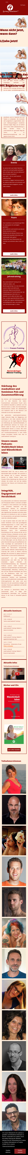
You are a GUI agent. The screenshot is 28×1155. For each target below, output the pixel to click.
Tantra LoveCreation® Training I (12, 621)
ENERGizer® (7, 616)
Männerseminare (5, 408)
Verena (22, 471)
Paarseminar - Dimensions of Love (12, 644)
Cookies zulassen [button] (20, 1151)
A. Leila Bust (18, 502)
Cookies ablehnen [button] (8, 1151)
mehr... (13, 781)
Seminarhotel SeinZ (7, 591)
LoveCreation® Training (7, 436)
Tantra (5, 132)
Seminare (6, 589)
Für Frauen (23, 5)
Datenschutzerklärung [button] (8, 1146)
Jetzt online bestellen (14, 749)
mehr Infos (14, 195)
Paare (13, 426)
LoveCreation (4, 558)
